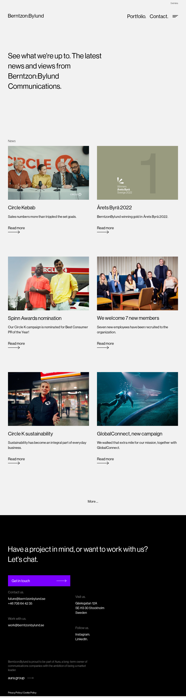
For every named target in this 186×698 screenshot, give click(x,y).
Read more (16, 229)
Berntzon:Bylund (26, 15)
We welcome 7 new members (128, 318)
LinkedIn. (81, 639)
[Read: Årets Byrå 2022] (137, 172)
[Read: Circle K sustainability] (48, 398)
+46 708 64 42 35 (20, 603)
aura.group (16, 678)
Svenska (174, 3)
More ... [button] (93, 501)
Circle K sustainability (30, 433)
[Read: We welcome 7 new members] (137, 283)
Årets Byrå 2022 (114, 207)
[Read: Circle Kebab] (48, 172)
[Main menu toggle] (174, 16)
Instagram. (82, 634)
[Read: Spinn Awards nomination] (48, 283)
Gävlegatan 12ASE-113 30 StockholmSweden (89, 608)
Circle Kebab (21, 207)
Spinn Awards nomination (35, 318)
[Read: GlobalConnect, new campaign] (137, 398)
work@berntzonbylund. (24, 625)
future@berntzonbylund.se (26, 599)
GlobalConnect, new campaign (129, 433)
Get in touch (21, 580)
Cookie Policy (30, 692)
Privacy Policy (15, 692)
